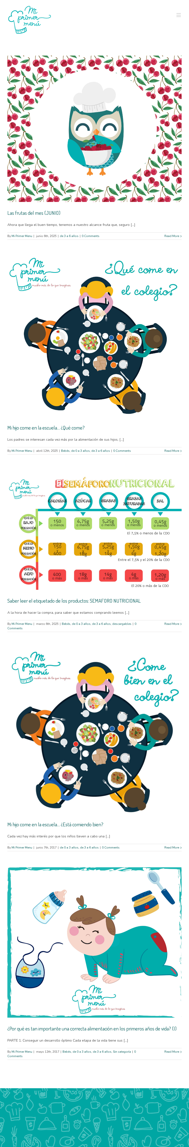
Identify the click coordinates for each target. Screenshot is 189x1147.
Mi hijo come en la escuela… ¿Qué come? (46, 427)
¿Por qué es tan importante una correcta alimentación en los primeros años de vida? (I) (91, 1028)
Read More (171, 236)
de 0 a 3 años (80, 451)
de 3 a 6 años (69, 236)
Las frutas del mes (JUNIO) (33, 212)
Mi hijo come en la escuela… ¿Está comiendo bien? (55, 824)
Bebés (65, 451)
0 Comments (90, 236)
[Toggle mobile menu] (179, 15)
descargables (121, 624)
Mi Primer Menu (22, 236)
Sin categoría (122, 1052)
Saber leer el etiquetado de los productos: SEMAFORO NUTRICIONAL (74, 600)
